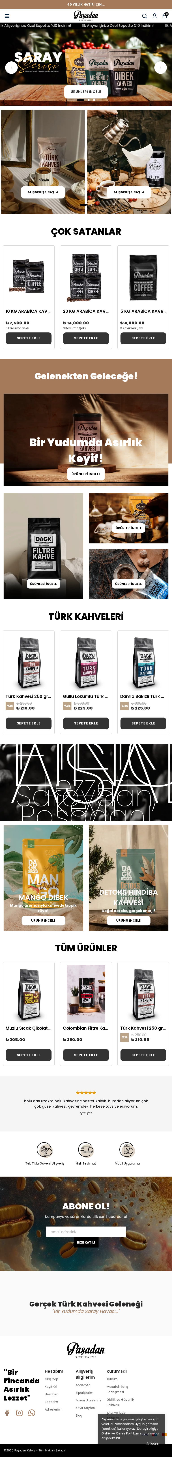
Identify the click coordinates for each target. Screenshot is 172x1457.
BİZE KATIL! (86, 1242)
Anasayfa (83, 1385)
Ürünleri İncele (86, 91)
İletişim (112, 1379)
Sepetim (51, 1402)
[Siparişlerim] (154, 16)
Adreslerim (53, 1409)
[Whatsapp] (31, 1412)
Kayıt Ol (51, 1386)
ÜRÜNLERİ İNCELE (86, 474)
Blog (79, 1415)
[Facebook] (7, 1412)
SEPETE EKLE (29, 338)
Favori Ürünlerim (88, 1400)
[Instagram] (19, 1412)
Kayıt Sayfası (85, 1408)
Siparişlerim (84, 1392)
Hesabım (51, 1394)
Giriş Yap (51, 1379)
